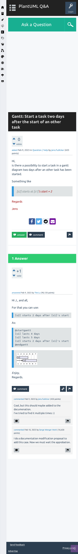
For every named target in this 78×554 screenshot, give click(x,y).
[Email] (53, 221)
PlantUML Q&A (34, 6)
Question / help (40, 150)
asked (14, 150)
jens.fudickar (57, 150)
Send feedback (17, 545)
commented (19, 399)
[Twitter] (39, 221)
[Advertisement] (39, 70)
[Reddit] (46, 221)
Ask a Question (36, 24)
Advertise (13, 551)
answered (16, 293)
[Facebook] (32, 221)
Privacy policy (69, 548)
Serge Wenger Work (48, 430)
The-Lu (37, 293)
